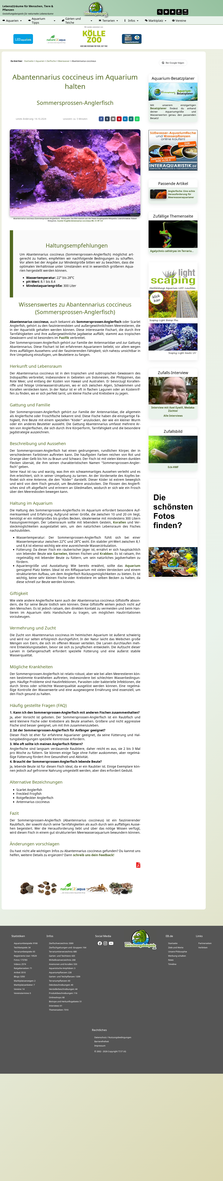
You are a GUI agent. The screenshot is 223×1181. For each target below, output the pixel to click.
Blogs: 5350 (19, 976)
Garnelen (60, 554)
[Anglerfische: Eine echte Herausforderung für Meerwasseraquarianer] (158, 197)
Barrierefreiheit (101, 1041)
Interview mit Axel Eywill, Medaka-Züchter (173, 409)
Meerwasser (64, 61)
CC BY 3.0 (99, 221)
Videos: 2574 (20, 964)
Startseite (28, 61)
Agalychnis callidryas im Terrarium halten (176, 251)
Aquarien (12, 21)
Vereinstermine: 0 (22, 993)
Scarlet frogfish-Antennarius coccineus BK (75, 221)
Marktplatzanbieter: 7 (24, 984)
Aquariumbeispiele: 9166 (26, 943)
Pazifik (64, 338)
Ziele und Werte (175, 947)
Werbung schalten (177, 955)
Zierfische (51, 61)
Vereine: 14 (19, 989)
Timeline (172, 964)
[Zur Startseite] (140, 949)
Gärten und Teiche (73, 20)
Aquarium (132, 566)
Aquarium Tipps (38, 20)
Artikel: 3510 (20, 972)
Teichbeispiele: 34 (22, 947)
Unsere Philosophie (177, 951)
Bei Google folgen (175, 62)
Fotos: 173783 (20, 959)
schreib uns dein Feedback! (93, 855)
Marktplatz (156, 21)
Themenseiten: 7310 (58, 1009)
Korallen (119, 522)
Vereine (181, 21)
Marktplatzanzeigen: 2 (24, 980)
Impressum (99, 1045)
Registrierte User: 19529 (25, 955)
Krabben (106, 554)
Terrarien (108, 21)
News (171, 959)
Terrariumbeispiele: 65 (24, 951)
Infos (131, 21)
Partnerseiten (205, 943)
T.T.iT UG (122, 1051)
